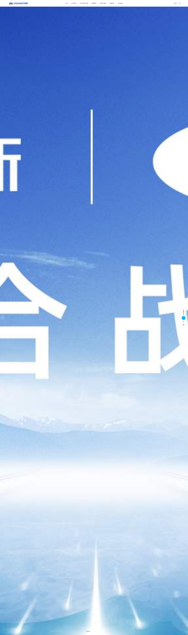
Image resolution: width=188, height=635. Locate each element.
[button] (2, 317)
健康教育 (94, 3)
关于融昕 (73, 3)
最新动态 (112, 3)
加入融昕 (120, 3)
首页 (66, 3)
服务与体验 (103, 3)
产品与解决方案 (84, 3)
